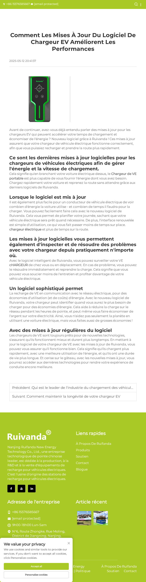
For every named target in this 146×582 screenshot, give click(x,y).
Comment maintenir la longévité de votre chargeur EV (73, 396)
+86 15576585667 (18, 4)
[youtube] (21, 488)
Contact (82, 463)
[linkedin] (32, 488)
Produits (83, 450)
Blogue (82, 469)
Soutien (82, 456)
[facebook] (11, 488)
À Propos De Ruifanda (93, 444)
